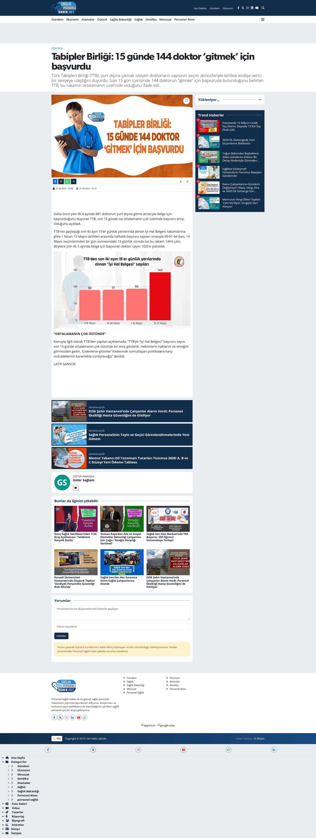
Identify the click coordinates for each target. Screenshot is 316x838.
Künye (15, 829)
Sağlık (138, 19)
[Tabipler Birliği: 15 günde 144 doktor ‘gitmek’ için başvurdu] (122, 136)
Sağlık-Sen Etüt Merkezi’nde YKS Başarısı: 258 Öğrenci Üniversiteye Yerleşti (167, 537)
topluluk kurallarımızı (87, 647)
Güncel (102, 19)
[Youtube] (78, 717)
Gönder (61, 636)
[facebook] (48, 750)
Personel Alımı (184, 19)
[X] (60, 717)
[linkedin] (274, 750)
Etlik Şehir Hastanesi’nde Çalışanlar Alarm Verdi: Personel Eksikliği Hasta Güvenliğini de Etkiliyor (167, 582)
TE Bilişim (258, 738)
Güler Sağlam (83, 480)
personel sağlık (27, 799)
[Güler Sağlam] (62, 482)
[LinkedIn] (72, 717)
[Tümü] (260, 99)
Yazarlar (17, 812)
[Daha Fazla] (73, 181)
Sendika (151, 19)
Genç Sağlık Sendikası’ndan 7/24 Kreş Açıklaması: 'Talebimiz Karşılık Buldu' (75, 537)
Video (15, 808)
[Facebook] (54, 717)
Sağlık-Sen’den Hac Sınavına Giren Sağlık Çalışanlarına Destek (118, 580)
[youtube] (183, 750)
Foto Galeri (19, 804)
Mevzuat (165, 19)
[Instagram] (66, 717)
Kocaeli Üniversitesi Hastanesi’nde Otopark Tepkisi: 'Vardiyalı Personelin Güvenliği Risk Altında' (74, 582)
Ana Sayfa (18, 758)
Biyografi (18, 820)
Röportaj (17, 816)
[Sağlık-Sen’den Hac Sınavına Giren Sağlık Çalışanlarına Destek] (122, 562)
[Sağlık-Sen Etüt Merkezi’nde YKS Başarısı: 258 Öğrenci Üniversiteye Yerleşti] (168, 518)
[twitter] (93, 750)
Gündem (58, 19)
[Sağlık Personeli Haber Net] (64, 8)
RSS (58, 738)
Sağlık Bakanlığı (121, 19)
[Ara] (263, 8)
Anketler (17, 825)
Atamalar (87, 19)
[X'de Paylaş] (61, 181)
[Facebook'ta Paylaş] (55, 181)
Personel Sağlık (81, 651)
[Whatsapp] (84, 717)
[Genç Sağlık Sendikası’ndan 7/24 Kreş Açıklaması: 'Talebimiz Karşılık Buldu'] (76, 518)
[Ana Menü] (262, 19)
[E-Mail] (75, 487)
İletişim (16, 833)
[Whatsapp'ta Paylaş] (67, 181)
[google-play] (166, 725)
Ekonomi (72, 19)
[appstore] (149, 725)
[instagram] (138, 750)
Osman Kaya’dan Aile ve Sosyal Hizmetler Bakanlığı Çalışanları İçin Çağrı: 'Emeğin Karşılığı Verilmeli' (120, 538)
